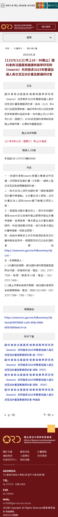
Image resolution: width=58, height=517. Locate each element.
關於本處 (7, 451)
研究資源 (42, 455)
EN (52, 5)
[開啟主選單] (3, 5)
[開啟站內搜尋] (56, 5)
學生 (16, 5)
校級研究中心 (10, 459)
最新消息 (24, 451)
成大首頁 (31, 5)
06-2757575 (8, 484)
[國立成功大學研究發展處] (17, 26)
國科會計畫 (32, 48)
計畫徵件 (18, 48)
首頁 (7, 48)
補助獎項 (7, 455)
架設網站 (10, 511)
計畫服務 (42, 451)
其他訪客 (22, 5)
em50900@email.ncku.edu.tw (17, 503)
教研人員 (9, 5)
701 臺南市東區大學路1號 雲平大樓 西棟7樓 (23, 474)
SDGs (41, 5)
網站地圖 (24, 459)
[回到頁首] (51, 429)
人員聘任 (24, 455)
